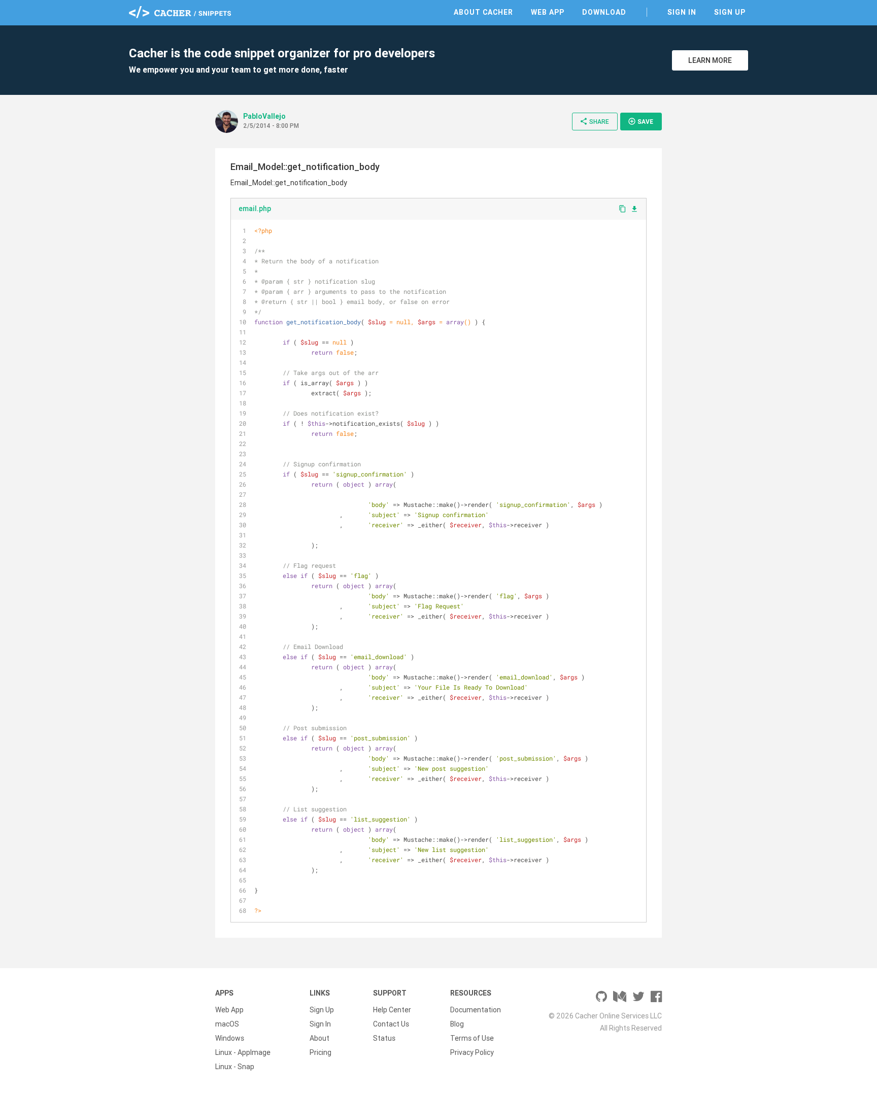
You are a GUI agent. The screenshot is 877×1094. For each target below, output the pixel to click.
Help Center (392, 1009)
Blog (457, 1024)
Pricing (320, 1052)
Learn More (710, 60)
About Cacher (483, 12)
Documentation (475, 1009)
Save (640, 121)
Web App (547, 12)
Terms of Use (472, 1038)
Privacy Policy (472, 1052)
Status (384, 1038)
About (319, 1038)
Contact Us (391, 1024)
